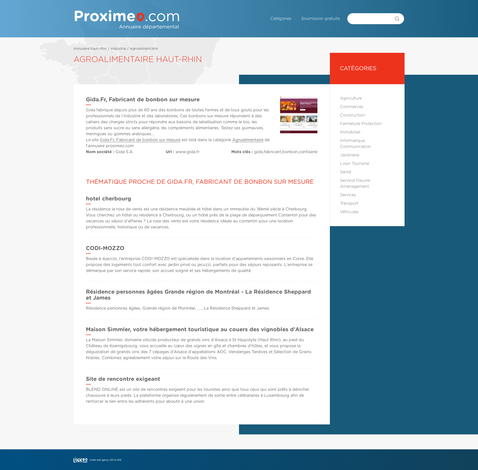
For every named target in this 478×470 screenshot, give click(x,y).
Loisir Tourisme (354, 164)
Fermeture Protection (361, 124)
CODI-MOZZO (105, 248)
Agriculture (351, 98)
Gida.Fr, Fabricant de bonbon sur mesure (140, 140)
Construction (352, 115)
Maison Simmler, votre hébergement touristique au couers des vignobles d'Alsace (200, 329)
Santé (345, 172)
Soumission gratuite (320, 19)
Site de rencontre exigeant (123, 379)
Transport (349, 203)
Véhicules (349, 212)
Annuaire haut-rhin (90, 49)
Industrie (118, 49)
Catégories (280, 19)
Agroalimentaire (144, 49)
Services (348, 195)
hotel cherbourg (108, 198)
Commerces (351, 107)
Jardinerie (349, 155)
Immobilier (350, 132)
